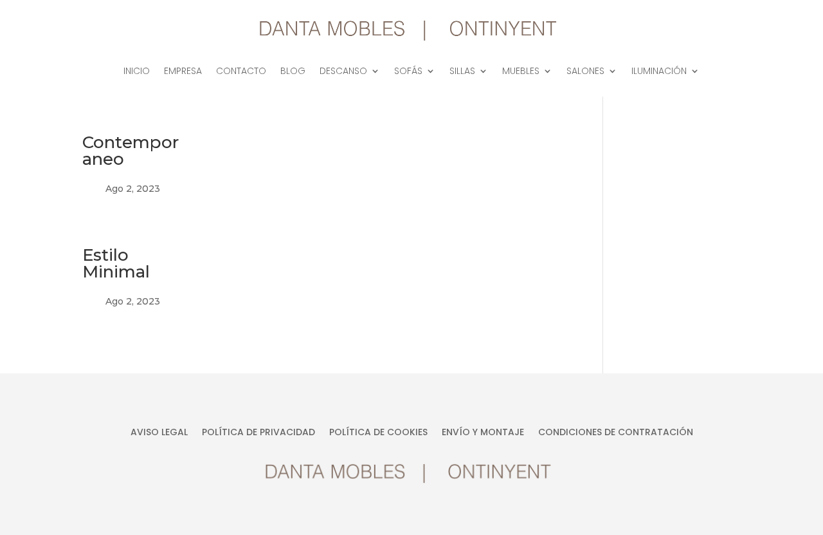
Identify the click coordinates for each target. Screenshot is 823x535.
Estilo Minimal (116, 263)
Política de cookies (378, 432)
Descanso (343, 71)
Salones (585, 71)
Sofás (408, 71)
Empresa (183, 71)
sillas (462, 71)
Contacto (241, 71)
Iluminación (659, 71)
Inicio (136, 71)
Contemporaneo (130, 150)
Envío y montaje (483, 432)
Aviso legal (159, 432)
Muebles (520, 71)
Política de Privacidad (258, 432)
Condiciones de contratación (615, 432)
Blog (292, 71)
